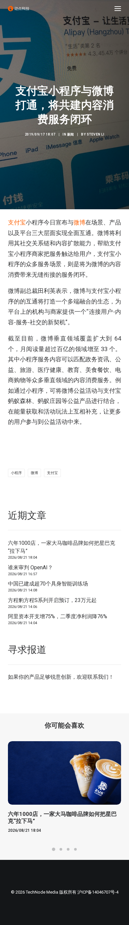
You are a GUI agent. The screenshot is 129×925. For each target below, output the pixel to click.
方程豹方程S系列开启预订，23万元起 (52, 600)
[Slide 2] (60, 849)
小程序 (16, 473)
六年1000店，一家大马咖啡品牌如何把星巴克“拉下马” (61, 547)
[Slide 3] (68, 849)
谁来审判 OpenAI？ (30, 567)
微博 (79, 222)
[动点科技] (18, 8)
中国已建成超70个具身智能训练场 (48, 584)
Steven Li (96, 134)
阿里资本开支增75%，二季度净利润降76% (57, 616)
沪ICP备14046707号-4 (97, 892)
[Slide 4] (75, 849)
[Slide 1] (53, 849)
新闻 (70, 134)
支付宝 (17, 222)
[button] (118, 8)
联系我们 (97, 677)
